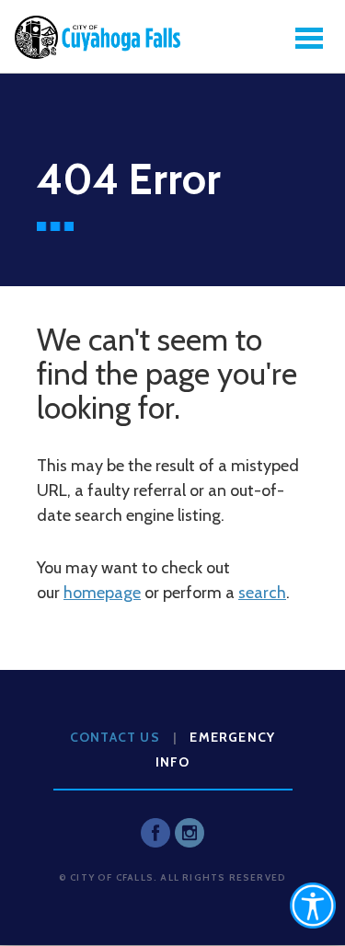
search (262, 593)
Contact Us (115, 737)
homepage (102, 593)
